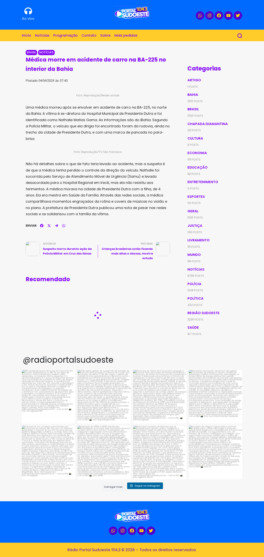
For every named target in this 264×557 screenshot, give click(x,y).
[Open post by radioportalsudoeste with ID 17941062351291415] (104, 396)
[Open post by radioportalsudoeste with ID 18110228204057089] (48, 452)
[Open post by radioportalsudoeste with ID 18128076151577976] (160, 452)
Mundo (194, 254)
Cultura (195, 138)
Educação (197, 167)
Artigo (194, 80)
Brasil (193, 109)
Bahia (31, 52)
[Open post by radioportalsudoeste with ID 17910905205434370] (215, 396)
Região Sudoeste (203, 312)
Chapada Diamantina (207, 123)
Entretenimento (202, 181)
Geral (192, 211)
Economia (197, 152)
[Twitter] (238, 15)
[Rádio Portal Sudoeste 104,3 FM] (132, 13)
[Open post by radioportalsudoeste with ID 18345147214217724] (215, 452)
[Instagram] (209, 15)
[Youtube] (228, 15)
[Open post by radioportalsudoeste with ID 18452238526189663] (48, 396)
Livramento (198, 240)
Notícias (46, 52)
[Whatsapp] (200, 15)
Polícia (194, 283)
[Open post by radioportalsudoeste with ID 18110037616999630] (104, 452)
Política (195, 298)
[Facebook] (219, 15)
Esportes (196, 196)
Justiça (194, 225)
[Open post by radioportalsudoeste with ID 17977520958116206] (160, 396)
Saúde (193, 327)
